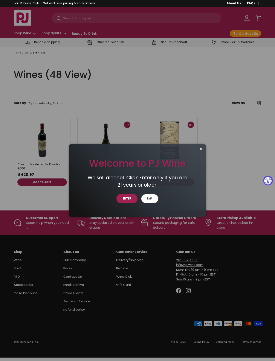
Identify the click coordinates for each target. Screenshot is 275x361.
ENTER (126, 198)
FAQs (251, 3)
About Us (234, 3)
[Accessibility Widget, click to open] (268, 180)
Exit (150, 198)
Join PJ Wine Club (26, 3)
